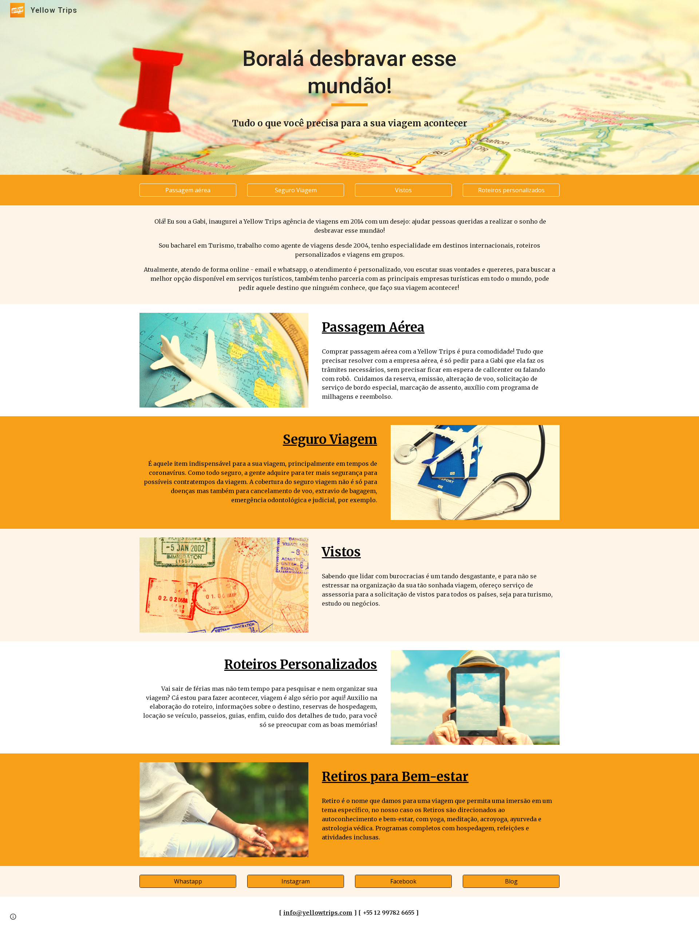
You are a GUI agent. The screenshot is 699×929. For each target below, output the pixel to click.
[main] (349, 75)
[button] (13, 917)
